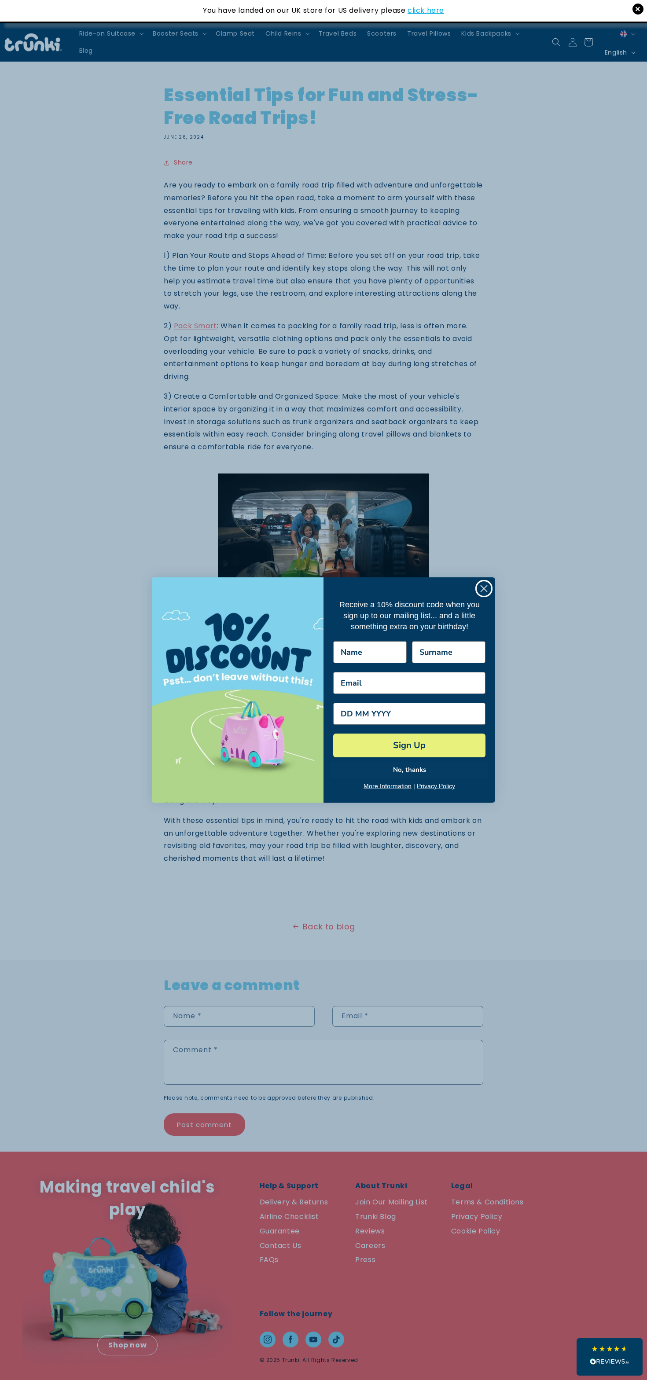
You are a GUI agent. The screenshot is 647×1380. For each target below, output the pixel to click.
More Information (388, 785)
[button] (610, 1357)
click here (426, 10)
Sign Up (409, 745)
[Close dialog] (484, 588)
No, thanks (409, 769)
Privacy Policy (436, 785)
